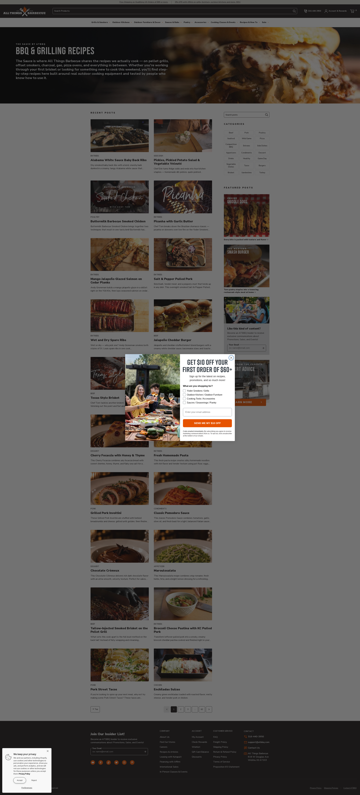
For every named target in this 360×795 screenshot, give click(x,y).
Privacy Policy (24, 773)
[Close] (48, 751)
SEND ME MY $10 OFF (207, 423)
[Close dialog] (231, 357)
